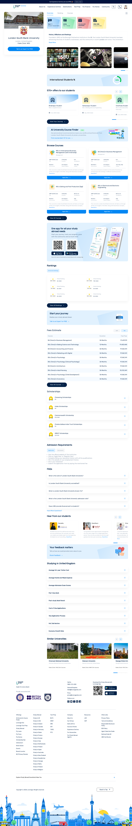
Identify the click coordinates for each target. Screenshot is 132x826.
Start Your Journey (56, 121)
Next (126, 58)
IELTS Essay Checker (22, 754)
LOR (85, 718)
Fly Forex (18, 734)
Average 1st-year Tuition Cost (59, 570)
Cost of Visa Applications (57, 608)
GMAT (52, 721)
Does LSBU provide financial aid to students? (64, 506)
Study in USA (37, 721)
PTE (51, 732)
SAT (51, 726)
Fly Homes (96, 7)
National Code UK (106, 734)
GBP (117, 330)
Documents (60, 450)
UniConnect (19, 743)
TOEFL (52, 729)
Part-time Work (54, 593)
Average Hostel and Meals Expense (60, 578)
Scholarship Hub (20, 740)
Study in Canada (38, 726)
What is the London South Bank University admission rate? (69, 498)
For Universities (71, 732)
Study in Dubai (37, 732)
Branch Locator (20, 751)
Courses (70, 13)
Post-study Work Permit (57, 600)
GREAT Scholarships (61, 433)
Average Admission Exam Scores (60, 585)
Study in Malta (37, 764)
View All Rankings (56, 305)
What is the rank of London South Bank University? (66, 476)
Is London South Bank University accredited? (64, 483)
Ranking (60, 13)
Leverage (30, 790)
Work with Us (71, 724)
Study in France (37, 735)
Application (51, 450)
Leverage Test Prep (21, 725)
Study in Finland (37, 767)
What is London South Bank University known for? (66, 491)
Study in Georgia (38, 761)
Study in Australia (38, 752)
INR (124, 330)
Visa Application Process (57, 616)
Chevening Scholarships (63, 397)
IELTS (51, 718)
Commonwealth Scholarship (64, 415)
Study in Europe (37, 738)
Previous (116, 91)
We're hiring (23, 5)
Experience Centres (54, 7)
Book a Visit (79, 1)
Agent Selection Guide (107, 731)
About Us (70, 718)
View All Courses (55, 218)
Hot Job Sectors (54, 623)
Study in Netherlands (39, 744)
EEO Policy (104, 728)
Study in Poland (37, 747)
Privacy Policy (105, 718)
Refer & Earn (20, 745)
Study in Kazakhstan (39, 758)
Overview (50, 13)
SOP (85, 721)
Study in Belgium (38, 769)
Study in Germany (38, 729)
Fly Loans (19, 731)
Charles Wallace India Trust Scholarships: (68, 424)
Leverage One (20, 723)
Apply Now (65, 177)
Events (18, 748)
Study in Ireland (37, 724)
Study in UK (36, 718)
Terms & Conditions (107, 721)
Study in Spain (37, 749)
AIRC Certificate (106, 737)
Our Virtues (70, 721)
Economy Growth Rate (56, 631)
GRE (51, 724)
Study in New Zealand (39, 755)
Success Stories (72, 726)
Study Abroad (20, 728)
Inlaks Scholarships (61, 406)
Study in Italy (37, 741)
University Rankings (53, 270)
